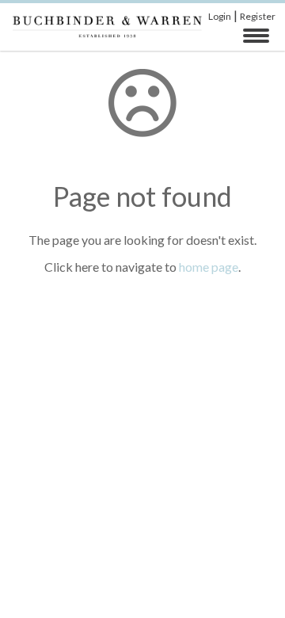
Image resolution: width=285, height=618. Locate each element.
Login (219, 16)
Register (258, 16)
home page (208, 266)
